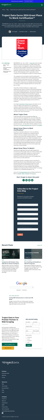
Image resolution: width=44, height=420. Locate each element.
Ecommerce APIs (5, 373)
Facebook (27, 173)
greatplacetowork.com (25, 172)
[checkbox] (33, 340)
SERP (34, 116)
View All (39, 245)
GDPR (3, 405)
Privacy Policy (5, 407)
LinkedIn (40, 125)
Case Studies (4, 386)
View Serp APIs (8, 348)
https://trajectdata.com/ (26, 125)
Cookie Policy (5, 402)
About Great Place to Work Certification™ (7, 68)
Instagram (33, 173)
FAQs (3, 390)
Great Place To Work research (25, 104)
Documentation (5, 388)
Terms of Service (5, 409)
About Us (4, 400)
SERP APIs (4, 375)
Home (3, 9)
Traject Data (32, 63)
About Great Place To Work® (7, 72)
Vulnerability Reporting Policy (8, 411)
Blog (7, 9)
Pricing (3, 377)
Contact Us (4, 398)
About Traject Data (6, 65)
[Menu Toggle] (42, 5)
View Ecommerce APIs (10, 344)
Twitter (23, 173)
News (3, 392)
